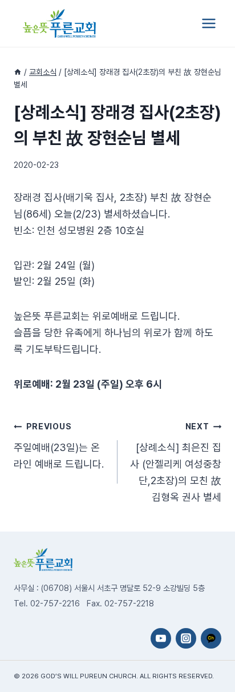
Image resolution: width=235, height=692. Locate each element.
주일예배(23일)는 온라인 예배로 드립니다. (59, 445)
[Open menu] (208, 23)
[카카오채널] (211, 638)
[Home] (18, 72)
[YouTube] (161, 638)
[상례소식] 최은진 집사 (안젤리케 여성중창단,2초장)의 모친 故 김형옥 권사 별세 (175, 461)
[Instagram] (186, 638)
